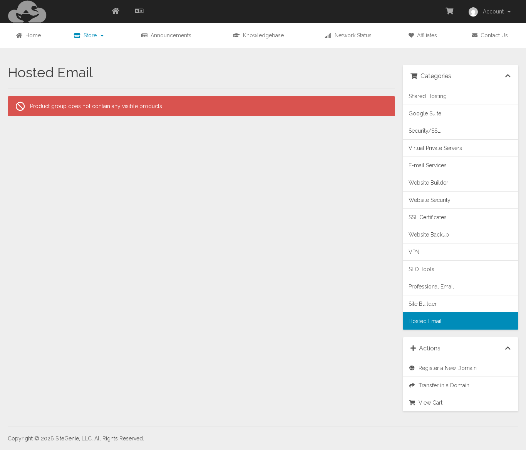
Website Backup (429, 235)
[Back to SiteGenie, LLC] (115, 11)
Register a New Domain (446, 368)
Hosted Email (425, 321)
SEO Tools (421, 269)
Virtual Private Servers (435, 148)
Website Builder (428, 183)
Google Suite (425, 113)
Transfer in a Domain (442, 385)
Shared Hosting (428, 96)
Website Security (430, 200)
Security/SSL (425, 131)
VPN (414, 252)
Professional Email (431, 286)
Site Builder (423, 304)
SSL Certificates (428, 217)
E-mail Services (428, 165)
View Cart (428, 403)
